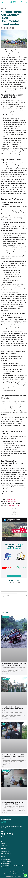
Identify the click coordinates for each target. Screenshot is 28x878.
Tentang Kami (4, 845)
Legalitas (20, 876)
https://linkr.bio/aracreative (15, 505)
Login (26, 590)
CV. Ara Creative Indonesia (15, 873)
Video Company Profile (6, 853)
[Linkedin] (4, 834)
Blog (2, 7)
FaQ (16, 876)
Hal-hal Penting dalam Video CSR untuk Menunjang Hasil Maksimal (13, 755)
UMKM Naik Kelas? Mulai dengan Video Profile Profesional (13, 803)
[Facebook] (2, 834)
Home (2, 817)
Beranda (3, 839)
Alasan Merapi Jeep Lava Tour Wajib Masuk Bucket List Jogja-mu (14, 664)
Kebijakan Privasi (9, 876)
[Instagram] (12, 834)
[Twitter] (7, 834)
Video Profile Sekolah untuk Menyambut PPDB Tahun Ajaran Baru (12, 708)
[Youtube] (10, 834)
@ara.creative (12, 501)
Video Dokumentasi (5, 851)
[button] (2, 2)
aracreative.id (11, 499)
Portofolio (3, 843)
